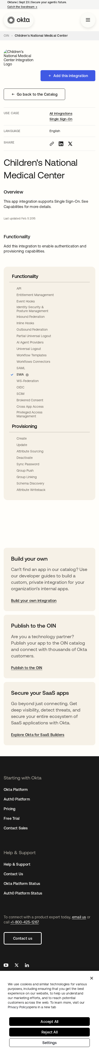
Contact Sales (16, 828)
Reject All (49, 1032)
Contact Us (13, 874)
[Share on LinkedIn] (61, 144)
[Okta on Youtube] (6, 966)
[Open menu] (88, 20)
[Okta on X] (16, 966)
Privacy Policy (32, 1007)
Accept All (49, 1021)
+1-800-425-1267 (24, 922)
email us (79, 917)
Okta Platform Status (22, 883)
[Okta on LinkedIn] (27, 966)
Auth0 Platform (17, 799)
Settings (49, 1043)
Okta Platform (16, 789)
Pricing (9, 809)
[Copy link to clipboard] (52, 144)
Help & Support (17, 864)
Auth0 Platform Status (23, 893)
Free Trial (11, 818)
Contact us (22, 938)
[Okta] (18, 20)
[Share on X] (70, 144)
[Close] (92, 978)
